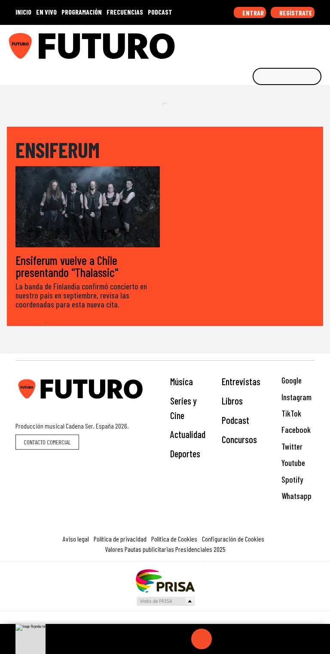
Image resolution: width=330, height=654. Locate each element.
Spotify (291, 479)
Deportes (185, 453)
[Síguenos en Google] (228, 43)
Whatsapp (296, 496)
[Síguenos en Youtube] (294, 43)
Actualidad (187, 434)
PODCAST (160, 12)
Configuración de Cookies (233, 539)
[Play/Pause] (201, 639)
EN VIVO (46, 12)
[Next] (242, 639)
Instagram (296, 397)
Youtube (292, 463)
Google (291, 380)
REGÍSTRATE (295, 13)
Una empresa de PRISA (165, 580)
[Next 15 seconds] (222, 639)
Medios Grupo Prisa (165, 601)
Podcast (235, 420)
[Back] (160, 639)
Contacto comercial (47, 442)
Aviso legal (76, 539)
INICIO (23, 12)
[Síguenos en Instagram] (241, 43)
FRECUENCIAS (125, 12)
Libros (232, 400)
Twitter (291, 446)
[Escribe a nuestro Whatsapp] (321, 43)
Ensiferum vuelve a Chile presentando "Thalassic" (66, 266)
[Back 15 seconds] (181, 639)
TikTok (290, 413)
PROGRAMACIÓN (81, 12)
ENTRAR (252, 13)
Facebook (295, 430)
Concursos (239, 439)
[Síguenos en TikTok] (254, 43)
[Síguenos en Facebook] (268, 43)
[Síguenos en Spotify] (308, 43)
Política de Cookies (174, 539)
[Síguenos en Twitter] (281, 43)
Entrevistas (241, 381)
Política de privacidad (120, 539)
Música (181, 381)
